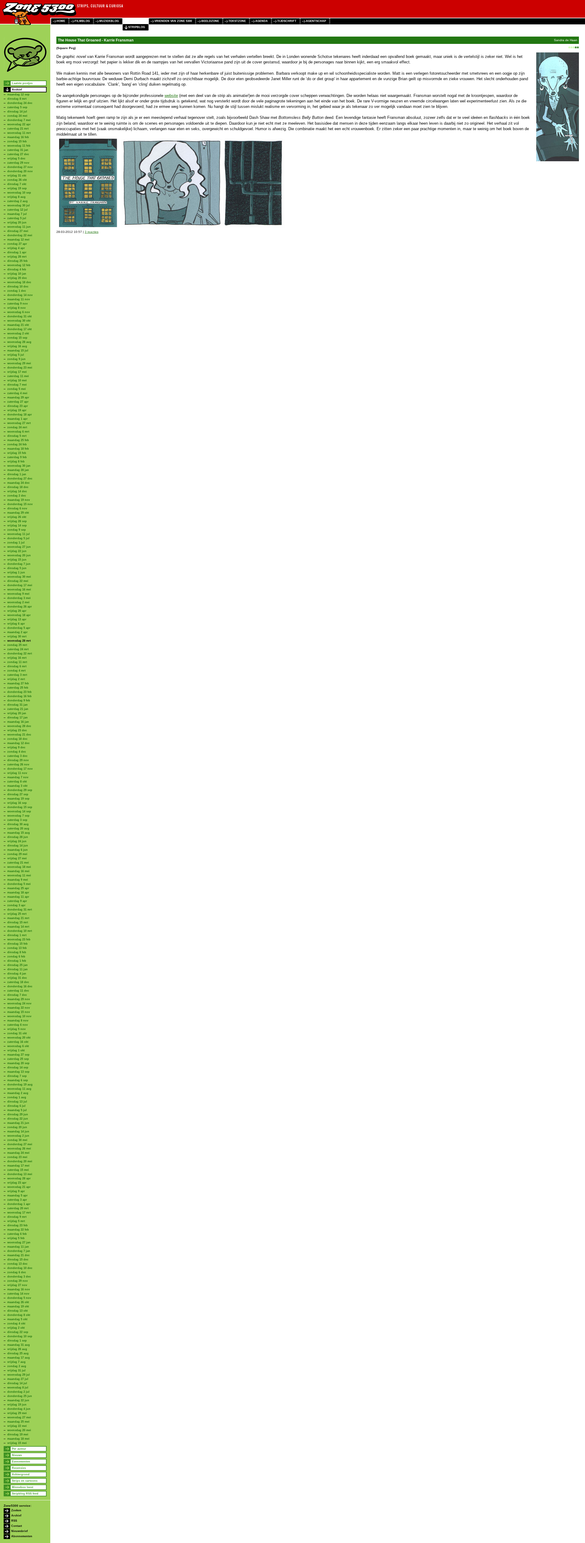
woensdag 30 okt (18, 320)
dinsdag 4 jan (16, 973)
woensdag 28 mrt (19, 640)
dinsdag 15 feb (17, 943)
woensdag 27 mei (19, 1417)
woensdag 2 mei (18, 602)
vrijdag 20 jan (16, 713)
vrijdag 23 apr (17, 1182)
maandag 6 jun (17, 849)
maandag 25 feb (18, 440)
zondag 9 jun (16, 359)
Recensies (19, 1468)
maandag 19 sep (18, 798)
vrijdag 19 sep (17, 188)
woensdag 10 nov (19, 1016)
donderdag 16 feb (19, 696)
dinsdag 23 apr (17, 406)
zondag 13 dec (17, 1263)
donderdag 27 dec (19, 478)
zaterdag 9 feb (17, 457)
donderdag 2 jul (18, 1391)
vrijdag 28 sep (17, 521)
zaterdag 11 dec (18, 990)
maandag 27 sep (18, 1054)
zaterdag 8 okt (17, 781)
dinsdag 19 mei (17, 1434)
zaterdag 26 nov (18, 764)
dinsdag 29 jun (17, 1114)
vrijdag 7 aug (16, 1361)
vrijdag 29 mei (17, 1413)
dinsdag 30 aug (18, 824)
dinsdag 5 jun (17, 568)
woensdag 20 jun (19, 555)
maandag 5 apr (17, 1195)
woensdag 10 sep (19, 192)
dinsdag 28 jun (17, 837)
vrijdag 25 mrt (17, 913)
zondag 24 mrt (17, 427)
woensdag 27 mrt (19, 423)
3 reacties (91, 231)
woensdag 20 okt (18, 1037)
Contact (16, 1525)
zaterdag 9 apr (17, 901)
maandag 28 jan (18, 470)
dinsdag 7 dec (17, 994)
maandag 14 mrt (18, 926)
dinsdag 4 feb (16, 269)
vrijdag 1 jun (16, 572)
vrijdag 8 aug (16, 196)
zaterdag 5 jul (16, 218)
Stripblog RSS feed (25, 1493)
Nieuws (17, 1455)
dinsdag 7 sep (17, 1076)
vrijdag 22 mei (17, 1425)
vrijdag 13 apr (17, 619)
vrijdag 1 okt (16, 1050)
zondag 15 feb (17, 141)
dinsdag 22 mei (17, 581)
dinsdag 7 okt (16, 184)
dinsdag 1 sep (17, 1340)
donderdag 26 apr (19, 606)
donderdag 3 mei (19, 598)
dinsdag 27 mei (17, 231)
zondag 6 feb (16, 956)
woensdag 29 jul (18, 1374)
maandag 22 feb (18, 1229)
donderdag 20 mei (19, 1161)
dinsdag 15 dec (17, 1259)
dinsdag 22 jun (17, 1118)
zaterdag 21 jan (17, 709)
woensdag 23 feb (18, 939)
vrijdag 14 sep (17, 525)
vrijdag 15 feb (16, 452)
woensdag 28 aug (19, 342)
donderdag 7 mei (19, 120)
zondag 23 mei (17, 1157)
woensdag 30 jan (18, 465)
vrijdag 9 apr (16, 1191)
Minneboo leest (22, 1487)
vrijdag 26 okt (16, 516)
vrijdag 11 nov (17, 773)
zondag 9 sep (16, 529)
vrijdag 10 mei (17, 380)
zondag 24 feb (17, 444)
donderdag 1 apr (18, 1204)
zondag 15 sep (17, 337)
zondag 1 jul (16, 542)
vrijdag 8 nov (16, 307)
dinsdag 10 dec (17, 286)
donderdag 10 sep (19, 1336)
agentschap (316, 21)
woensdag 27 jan (18, 1242)
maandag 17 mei (18, 1165)
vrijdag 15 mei (17, 1443)
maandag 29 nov (18, 999)
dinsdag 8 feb (16, 952)
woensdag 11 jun (19, 226)
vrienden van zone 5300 (173, 21)
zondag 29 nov (17, 1280)
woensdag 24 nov (19, 1003)
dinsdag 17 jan (17, 717)
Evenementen (21, 1461)
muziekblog (109, 21)
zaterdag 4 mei (17, 393)
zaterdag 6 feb (17, 1233)
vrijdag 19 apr (17, 410)
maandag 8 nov (17, 1020)
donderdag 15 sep (19, 807)
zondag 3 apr (16, 905)
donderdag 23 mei (19, 367)
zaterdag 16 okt (17, 1041)
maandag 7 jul (17, 214)
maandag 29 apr (18, 397)
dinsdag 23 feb (17, 1225)
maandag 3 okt (17, 785)
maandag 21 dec (18, 1255)
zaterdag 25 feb (17, 687)
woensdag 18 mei (19, 866)
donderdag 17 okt (19, 329)
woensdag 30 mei (19, 576)
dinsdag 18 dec (17, 487)
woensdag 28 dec (19, 726)
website (171, 95)
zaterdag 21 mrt (18, 128)
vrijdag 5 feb (16, 1238)
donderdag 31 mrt (19, 909)
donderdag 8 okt (18, 1315)
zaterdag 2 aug (17, 201)
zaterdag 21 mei (18, 862)
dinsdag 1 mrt (17, 935)
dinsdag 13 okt (17, 1310)
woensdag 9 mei (18, 593)
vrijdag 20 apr (17, 610)
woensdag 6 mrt (18, 431)
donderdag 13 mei (19, 1174)
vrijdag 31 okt (16, 175)
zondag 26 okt (17, 179)
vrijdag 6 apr (16, 623)
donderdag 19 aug (20, 1084)
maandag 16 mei (18, 871)
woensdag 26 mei (19, 1148)
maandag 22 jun (18, 1400)
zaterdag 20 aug (18, 828)
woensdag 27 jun (19, 546)
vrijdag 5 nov (16, 1029)
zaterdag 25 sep (18, 1058)
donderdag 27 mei (19, 1144)
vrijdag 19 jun (17, 1404)
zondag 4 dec (16, 751)
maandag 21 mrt (18, 918)
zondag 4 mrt (16, 670)
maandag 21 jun (18, 1122)
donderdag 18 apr (19, 414)
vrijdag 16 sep (17, 802)
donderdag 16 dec (19, 986)
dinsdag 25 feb (17, 260)
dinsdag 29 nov (18, 760)
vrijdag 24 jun (17, 841)
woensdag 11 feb (18, 145)
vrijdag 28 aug (17, 1349)
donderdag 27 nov (20, 167)
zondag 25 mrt (17, 645)
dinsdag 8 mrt (17, 98)
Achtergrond (21, 1474)
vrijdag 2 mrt (16, 679)
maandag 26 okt (18, 1302)
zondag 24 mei (17, 115)
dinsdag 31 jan (17, 704)
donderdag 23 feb (19, 691)
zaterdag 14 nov (18, 1293)
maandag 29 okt (18, 512)
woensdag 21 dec (19, 734)
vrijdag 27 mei (17, 858)
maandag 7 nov (17, 777)
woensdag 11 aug (19, 1088)
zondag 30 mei (17, 1140)
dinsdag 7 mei (17, 384)
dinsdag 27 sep (17, 794)
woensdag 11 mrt (19, 132)
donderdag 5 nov (19, 1297)
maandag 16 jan (18, 721)
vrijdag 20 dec (17, 278)
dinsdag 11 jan (17, 969)
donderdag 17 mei (19, 585)
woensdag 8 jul (17, 1387)
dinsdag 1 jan (16, 474)
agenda (261, 21)
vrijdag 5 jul (15, 354)
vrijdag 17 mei (17, 371)
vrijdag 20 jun (17, 222)
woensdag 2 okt (18, 333)
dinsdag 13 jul (17, 1101)
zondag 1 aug (16, 1097)
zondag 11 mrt (17, 662)
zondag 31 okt (17, 1033)
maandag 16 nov (18, 1289)
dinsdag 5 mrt (17, 435)
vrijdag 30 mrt (17, 636)
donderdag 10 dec (19, 1268)
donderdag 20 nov (20, 171)
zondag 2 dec (16, 495)
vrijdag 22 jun (17, 551)
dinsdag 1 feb (16, 960)
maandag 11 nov (18, 299)
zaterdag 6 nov (17, 1024)
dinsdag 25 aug (18, 1353)
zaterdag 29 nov (18, 162)
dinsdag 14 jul (17, 111)
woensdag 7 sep (18, 815)
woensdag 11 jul (18, 534)
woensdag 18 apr (19, 615)
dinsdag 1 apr (17, 252)
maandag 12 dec (18, 743)
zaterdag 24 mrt (18, 649)
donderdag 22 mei (19, 235)
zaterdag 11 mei (18, 376)
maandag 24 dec (18, 482)
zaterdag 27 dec (18, 154)
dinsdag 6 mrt (17, 666)
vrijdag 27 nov (17, 1285)
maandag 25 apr (18, 888)
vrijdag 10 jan (16, 273)
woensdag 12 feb (18, 265)
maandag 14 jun (18, 1131)
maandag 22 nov (18, 1007)
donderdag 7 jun (18, 563)
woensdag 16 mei (19, 589)
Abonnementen (21, 1536)
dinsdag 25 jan (17, 965)
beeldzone (210, 21)
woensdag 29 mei (19, 363)
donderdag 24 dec (19, 103)
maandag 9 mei (17, 879)
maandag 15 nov (18, 1012)
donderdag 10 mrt (19, 930)
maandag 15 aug (18, 832)
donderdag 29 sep (19, 790)
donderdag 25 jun (19, 1396)
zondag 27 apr (17, 243)
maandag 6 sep (17, 1080)
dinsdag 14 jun (17, 845)
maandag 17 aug (18, 1357)
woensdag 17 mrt (19, 1212)
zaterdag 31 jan (17, 149)
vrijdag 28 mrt (17, 256)
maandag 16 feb (18, 137)
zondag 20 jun (17, 1127)
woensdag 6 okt (18, 1046)
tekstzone (237, 21)
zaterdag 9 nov (17, 303)
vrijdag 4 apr (16, 248)
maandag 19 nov (18, 499)
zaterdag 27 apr (18, 401)
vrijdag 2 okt (16, 1327)
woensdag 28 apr (19, 1178)
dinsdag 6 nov (17, 508)
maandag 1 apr (17, 418)
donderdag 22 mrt (19, 653)
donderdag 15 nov (20, 504)
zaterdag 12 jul (17, 209)
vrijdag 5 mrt (16, 1221)
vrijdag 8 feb (16, 461)
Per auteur (19, 1448)
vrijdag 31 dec (17, 977)
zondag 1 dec (16, 290)
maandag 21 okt (18, 324)
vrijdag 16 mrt (17, 657)
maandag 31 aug (18, 1344)
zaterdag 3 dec (17, 755)
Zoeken (16, 1510)
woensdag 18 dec (19, 282)
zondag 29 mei (17, 854)
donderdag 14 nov (20, 295)
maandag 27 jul (17, 1379)
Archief (17, 89)
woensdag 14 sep (19, 811)
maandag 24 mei (18, 1152)
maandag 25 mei (18, 1421)
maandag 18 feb (18, 448)
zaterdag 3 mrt (17, 674)
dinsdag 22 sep (17, 1332)
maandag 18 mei (18, 1438)
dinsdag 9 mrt (17, 1216)
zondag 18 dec (17, 738)
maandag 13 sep (18, 1071)
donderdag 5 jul (18, 538)
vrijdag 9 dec (16, 747)
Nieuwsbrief (19, 1531)
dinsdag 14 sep (17, 1067)
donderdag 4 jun (18, 1408)
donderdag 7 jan (18, 1251)
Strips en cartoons (24, 1480)
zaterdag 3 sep (17, 819)
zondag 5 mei (16, 388)
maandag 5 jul (17, 1110)
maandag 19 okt (18, 1306)
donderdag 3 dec (19, 1276)
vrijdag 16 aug (17, 346)
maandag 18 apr (18, 892)
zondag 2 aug (16, 1366)
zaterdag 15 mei (18, 1169)
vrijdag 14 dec (17, 491)
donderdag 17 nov (20, 768)
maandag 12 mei (18, 239)
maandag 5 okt (17, 1319)
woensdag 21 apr (19, 1186)
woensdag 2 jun (18, 1135)
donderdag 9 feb (18, 700)
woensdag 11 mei (19, 875)
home (61, 21)
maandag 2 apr (17, 632)
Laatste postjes (22, 83)
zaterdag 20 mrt (18, 1208)
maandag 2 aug (17, 1093)
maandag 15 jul (17, 350)
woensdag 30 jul (18, 205)
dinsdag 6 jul (16, 1105)
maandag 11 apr (18, 896)
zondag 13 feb (17, 948)
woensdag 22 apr (19, 124)
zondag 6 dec (16, 1272)
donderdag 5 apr (18, 627)
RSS (14, 1520)
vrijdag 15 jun (17, 559)
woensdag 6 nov (18, 312)
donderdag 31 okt (19, 316)
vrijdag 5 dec (16, 158)
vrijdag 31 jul (16, 1370)
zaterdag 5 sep (17, 107)
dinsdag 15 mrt (17, 922)
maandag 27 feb (18, 683)
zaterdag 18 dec (18, 982)
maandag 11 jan (18, 1246)
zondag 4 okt (16, 1323)
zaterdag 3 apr (17, 1199)
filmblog (82, 21)
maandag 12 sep (18, 94)
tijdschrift (286, 21)
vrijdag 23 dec (17, 730)
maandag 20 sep (18, 1063)
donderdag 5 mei (19, 884)
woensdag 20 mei (19, 1430)
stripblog (136, 27)
